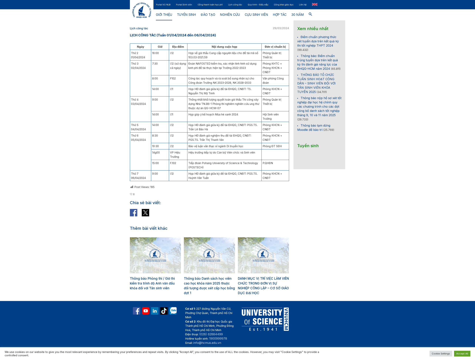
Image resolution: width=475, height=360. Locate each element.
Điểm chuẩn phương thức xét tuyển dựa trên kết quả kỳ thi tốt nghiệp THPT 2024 (318, 41)
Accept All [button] (462, 353)
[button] (310, 14)
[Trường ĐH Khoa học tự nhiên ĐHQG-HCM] (136, 325)
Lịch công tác (139, 28)
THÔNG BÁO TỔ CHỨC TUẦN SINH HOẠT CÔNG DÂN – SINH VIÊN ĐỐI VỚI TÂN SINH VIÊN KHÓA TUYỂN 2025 (316, 83)
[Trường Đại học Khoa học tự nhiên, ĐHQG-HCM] (145, 325)
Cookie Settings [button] (441, 353)
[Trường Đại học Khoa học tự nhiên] (154, 325)
